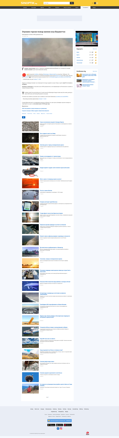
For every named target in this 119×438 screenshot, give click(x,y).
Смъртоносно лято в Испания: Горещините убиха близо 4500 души (89, 75)
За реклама (50, 414)
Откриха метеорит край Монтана (48, 202)
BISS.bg (81, 409)
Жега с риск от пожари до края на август (50, 179)
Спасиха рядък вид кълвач (47, 361)
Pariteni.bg (86, 409)
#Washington (46, 74)
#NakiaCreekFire (53, 74)
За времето (85, 7)
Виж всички (95, 71)
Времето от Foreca (51, 416)
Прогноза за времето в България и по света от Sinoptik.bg (30, 3)
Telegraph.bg (61, 411)
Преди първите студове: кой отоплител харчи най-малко (55, 167)
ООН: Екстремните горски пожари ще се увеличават (34, 108)
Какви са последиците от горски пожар (50, 156)
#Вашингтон (43, 113)
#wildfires (36, 74)
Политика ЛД (72, 414)
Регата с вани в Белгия (46, 190)
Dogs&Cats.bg (54, 411)
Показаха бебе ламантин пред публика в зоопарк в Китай (55, 281)
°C (95, 3)
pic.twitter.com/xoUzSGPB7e (62, 96)
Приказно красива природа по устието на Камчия (53, 224)
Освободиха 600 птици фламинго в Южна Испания (53, 304)
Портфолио (63, 414)
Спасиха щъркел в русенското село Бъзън (51, 373)
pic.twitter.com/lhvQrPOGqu (65, 77)
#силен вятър (29, 113)
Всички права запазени (41, 433)
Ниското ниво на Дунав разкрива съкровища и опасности (55, 236)
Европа (42, 7)
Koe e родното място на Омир (47, 133)
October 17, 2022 (37, 79)
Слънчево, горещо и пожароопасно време (51, 259)
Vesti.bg (64, 409)
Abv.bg (31, 409)
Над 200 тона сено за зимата (47, 338)
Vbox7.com (37, 409)
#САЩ (34, 113)
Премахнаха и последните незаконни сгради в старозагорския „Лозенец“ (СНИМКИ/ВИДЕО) (88, 81)
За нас (46, 414)
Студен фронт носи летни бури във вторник (51, 213)
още (47, 397)
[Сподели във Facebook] (23, 117)
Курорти (57, 7)
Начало (25, 7)
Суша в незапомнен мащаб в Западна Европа (52, 122)
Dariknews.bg (81, 71)
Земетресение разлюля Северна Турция (87, 85)
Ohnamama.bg (48, 409)
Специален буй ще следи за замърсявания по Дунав (53, 327)
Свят (49, 7)
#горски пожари (49, 113)
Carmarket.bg (75, 409)
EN (92, 3)
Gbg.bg (66, 411)
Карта (76, 7)
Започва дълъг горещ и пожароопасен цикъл (52, 145)
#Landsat (26, 77)
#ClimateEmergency (54, 77)
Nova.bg (69, 409)
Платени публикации (56, 414)
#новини (38, 113)
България (33, 7)
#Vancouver (58, 75)
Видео (94, 7)
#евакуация (24, 113)
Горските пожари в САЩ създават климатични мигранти (35, 110)
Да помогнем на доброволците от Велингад (51, 247)
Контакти (67, 414)
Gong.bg (42, 409)
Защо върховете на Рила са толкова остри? (51, 350)
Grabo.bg (55, 409)
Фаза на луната (67, 7)
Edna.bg (59, 409)
